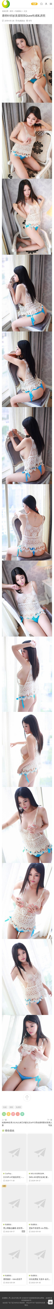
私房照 (18, 1107)
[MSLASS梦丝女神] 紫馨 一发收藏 (39, 1177)
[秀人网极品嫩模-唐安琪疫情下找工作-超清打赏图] (14, 1203)
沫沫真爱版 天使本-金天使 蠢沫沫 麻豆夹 (39, 1279)
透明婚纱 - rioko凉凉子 (12, 1279)
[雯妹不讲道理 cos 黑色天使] (40, 1203)
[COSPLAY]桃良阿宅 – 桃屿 (13, 1177)
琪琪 (11, 1107)
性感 (4, 1107)
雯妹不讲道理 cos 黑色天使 (39, 1228)
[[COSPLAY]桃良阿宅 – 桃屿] (14, 1152)
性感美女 (21, 21)
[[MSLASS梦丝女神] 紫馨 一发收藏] (40, 1152)
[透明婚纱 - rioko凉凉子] (14, 1254)
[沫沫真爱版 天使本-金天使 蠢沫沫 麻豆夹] (40, 1254)
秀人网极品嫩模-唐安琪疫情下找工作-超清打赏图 (13, 1228)
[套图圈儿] (6, 4)
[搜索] (41, 3)
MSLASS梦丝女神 (37, 1174)
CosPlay (8, 1174)
